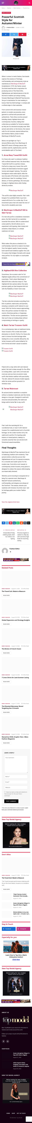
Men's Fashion (6, 12)
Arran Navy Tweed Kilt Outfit (15, 155)
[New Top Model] (16, 3)
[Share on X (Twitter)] (14, 34)
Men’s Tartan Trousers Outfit (15, 325)
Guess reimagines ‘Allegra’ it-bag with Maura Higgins (21, 904)
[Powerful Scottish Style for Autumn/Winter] (16, 47)
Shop (13, 1113)
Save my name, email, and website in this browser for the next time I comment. (15, 793)
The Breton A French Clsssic (11, 649)
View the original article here (10, 502)
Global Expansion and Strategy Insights (16, 620)
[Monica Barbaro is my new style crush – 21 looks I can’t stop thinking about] (7, 914)
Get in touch (21, 1113)
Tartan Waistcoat (11, 389)
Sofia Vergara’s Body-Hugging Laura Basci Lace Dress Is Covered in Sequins (21, 1064)
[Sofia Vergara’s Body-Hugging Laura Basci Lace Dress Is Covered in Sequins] (7, 1065)
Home (8, 1113)
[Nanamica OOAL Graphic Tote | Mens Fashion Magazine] (16, 724)
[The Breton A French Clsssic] (16, 636)
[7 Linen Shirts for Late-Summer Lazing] (16, 665)
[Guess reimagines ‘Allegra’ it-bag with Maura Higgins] (7, 905)
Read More (6, 595)
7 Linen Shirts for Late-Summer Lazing (15, 678)
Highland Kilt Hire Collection (15, 270)
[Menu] (3, 3)
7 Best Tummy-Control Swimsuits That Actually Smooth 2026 (20, 896)
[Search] (29, 3)
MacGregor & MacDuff (18, 84)
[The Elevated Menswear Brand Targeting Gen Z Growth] (16, 693)
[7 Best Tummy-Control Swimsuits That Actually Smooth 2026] (7, 896)
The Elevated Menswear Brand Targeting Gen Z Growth (12, 707)
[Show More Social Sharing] (28, 34)
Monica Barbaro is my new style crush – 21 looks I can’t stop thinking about (21, 913)
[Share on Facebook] (6, 34)
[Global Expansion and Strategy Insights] (16, 607)
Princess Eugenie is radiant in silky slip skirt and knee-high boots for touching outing (23, 536)
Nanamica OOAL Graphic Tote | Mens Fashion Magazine (15, 738)
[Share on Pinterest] (22, 34)
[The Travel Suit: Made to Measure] (16, 578)
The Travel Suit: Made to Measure (13, 591)
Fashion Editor (10, 27)
